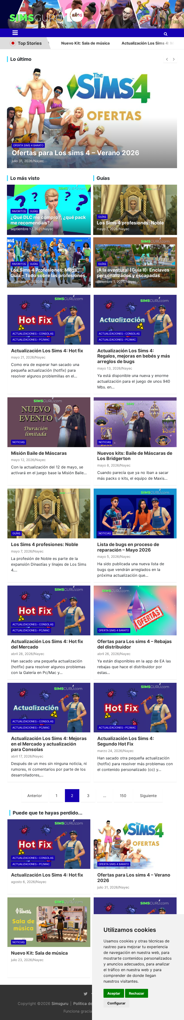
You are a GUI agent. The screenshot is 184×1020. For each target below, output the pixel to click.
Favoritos (19, 211)
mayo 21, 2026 (22, 357)
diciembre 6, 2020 (25, 281)
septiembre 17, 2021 (26, 229)
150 (123, 795)
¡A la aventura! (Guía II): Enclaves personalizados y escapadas (133, 272)
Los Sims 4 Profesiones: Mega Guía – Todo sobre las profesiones (48, 272)
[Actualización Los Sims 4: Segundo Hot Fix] (135, 708)
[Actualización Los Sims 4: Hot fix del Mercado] (49, 611)
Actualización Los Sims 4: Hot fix (47, 350)
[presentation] (166, 59)
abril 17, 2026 (21, 756)
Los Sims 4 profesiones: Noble (130, 223)
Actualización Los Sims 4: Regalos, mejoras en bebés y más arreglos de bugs (133, 356)
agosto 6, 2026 (23, 882)
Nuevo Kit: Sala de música (59, 43)
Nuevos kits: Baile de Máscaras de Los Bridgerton (134, 456)
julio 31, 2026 (22, 161)
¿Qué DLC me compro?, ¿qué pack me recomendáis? (48, 220)
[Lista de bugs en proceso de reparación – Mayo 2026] (135, 514)
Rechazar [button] (136, 993)
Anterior (34, 795)
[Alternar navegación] (15, 32)
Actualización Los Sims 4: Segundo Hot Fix (125, 741)
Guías (34, 211)
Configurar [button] (116, 1003)
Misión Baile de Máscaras (39, 453)
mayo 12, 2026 (22, 460)
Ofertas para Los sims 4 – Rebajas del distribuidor (134, 644)
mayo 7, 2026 (107, 229)
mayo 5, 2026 (108, 556)
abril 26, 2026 (108, 654)
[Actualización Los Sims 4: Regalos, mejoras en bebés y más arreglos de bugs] (135, 320)
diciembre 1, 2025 (111, 281)
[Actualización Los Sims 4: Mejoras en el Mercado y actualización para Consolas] (49, 708)
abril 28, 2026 (22, 654)
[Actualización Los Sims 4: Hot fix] (49, 320)
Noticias (18, 442)
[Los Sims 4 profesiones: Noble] (49, 514)
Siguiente (148, 795)
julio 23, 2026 (21, 960)
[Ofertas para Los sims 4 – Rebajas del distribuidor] (135, 611)
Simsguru (60, 1003)
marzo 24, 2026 (109, 751)
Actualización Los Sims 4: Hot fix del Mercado (47, 644)
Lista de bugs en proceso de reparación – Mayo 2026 (128, 547)
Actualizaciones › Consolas (32, 333)
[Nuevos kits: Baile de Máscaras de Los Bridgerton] (135, 422)
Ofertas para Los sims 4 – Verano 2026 (75, 153)
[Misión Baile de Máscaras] (49, 422)
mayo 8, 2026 (108, 465)
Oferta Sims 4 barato (28, 145)
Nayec (39, 161)
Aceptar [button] (113, 993)
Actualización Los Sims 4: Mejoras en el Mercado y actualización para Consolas (49, 744)
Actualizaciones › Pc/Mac (31, 339)
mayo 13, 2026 (109, 368)
